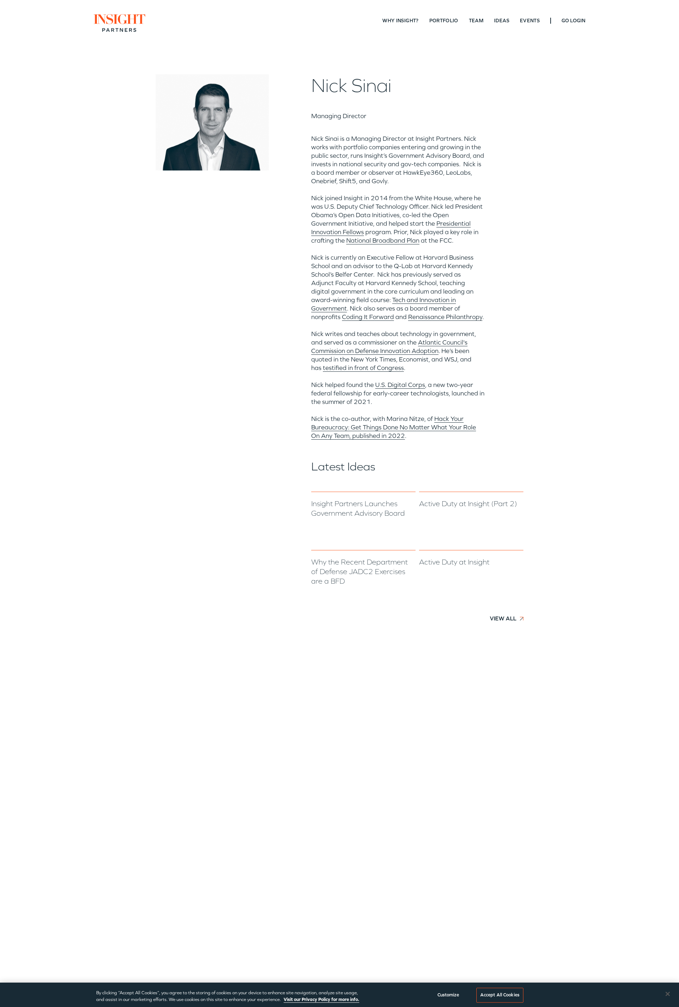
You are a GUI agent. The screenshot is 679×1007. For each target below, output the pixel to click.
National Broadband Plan (382, 240)
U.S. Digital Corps (400, 385)
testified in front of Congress (363, 368)
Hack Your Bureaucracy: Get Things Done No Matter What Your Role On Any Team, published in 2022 (393, 427)
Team (476, 21)
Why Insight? (400, 21)
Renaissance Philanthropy (445, 317)
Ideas (501, 21)
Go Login (573, 21)
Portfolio (443, 21)
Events (530, 21)
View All (503, 618)
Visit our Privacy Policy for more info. (321, 999)
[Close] (667, 994)
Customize (448, 995)
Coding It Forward (368, 317)
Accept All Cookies (500, 995)
